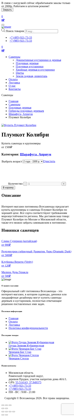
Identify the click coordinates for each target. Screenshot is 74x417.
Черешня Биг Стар (20, 351)
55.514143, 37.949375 (28, 382)
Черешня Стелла (19, 358)
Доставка (14, 82)
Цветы (20, 72)
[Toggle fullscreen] (6, 405)
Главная (13, 101)
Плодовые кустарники (29, 66)
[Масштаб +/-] (13, 411)
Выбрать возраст (12, 161)
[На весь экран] (10, 411)
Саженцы (14, 56)
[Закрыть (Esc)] (2, 411)
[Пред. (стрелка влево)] (2, 414)
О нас (12, 85)
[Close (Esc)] (2, 405)
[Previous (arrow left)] (2, 408)
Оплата (13, 79)
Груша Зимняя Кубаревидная (26, 345)
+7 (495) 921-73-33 (21, 37)
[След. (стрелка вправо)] (6, 414)
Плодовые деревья (27, 63)
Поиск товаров (15, 31)
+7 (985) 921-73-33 (21, 40)
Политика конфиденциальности (28, 328)
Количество (15, 183)
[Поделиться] (6, 411)
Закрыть (7, 9)
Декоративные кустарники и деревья (38, 60)
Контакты (15, 89)
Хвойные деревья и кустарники (35, 69)
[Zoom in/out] (10, 405)
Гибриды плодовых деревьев (26, 110)
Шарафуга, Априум (21, 114)
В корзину (8, 187)
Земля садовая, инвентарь (31, 76)
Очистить (49, 161)
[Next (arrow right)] (6, 408)
